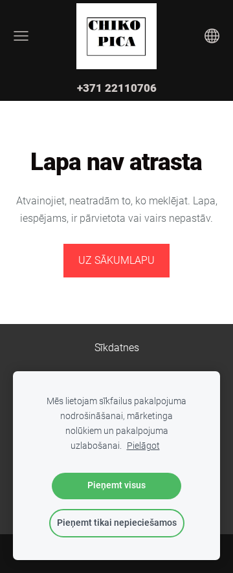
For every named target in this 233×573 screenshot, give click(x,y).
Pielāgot (143, 445)
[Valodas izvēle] (212, 36)
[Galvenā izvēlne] (21, 36)
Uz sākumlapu (116, 260)
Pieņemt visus (116, 485)
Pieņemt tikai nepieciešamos (117, 522)
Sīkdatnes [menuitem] (116, 347)
